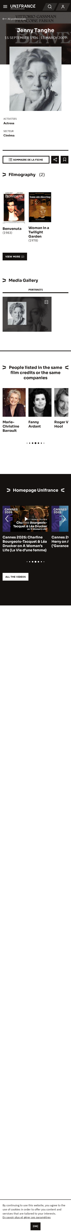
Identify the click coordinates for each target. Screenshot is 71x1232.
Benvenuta (12, 229)
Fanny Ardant (34, 424)
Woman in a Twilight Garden (38, 232)
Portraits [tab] (35, 289)
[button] (46, 302)
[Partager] (55, 160)
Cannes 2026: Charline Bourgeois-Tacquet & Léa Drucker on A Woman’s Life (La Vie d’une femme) (25, 543)
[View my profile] (63, 7)
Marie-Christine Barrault (11, 426)
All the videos (15, 576)
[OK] (35, 1226)
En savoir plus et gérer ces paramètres (27, 1217)
